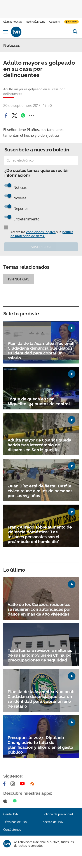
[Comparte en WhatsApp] (23, 115)
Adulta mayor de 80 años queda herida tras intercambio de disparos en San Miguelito (39, 445)
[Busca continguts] (75, 31)
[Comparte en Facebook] (6, 115)
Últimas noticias (12, 21)
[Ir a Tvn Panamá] (39, 32)
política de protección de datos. (41, 234)
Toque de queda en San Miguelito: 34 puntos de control (39, 401)
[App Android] (15, 800)
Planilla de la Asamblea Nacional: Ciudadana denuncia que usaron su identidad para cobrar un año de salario (41, 699)
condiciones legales (41, 232)
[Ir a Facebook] (5, 783)
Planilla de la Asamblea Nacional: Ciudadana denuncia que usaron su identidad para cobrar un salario (41, 350)
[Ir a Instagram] (13, 783)
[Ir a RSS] (33, 783)
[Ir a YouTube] (23, 783)
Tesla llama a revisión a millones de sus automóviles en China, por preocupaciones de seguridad (40, 655)
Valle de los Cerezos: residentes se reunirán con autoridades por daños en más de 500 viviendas (39, 609)
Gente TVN (10, 814)
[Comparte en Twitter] (14, 115)
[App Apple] (6, 800)
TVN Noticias (18, 279)
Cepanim (54, 21)
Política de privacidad (58, 814)
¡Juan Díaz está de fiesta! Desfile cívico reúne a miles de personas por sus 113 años (40, 490)
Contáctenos (12, 829)
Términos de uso (15, 822)
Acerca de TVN (53, 822)
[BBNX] (7, 843)
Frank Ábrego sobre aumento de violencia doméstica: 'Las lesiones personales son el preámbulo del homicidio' (40, 534)
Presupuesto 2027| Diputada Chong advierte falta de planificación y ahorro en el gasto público (40, 744)
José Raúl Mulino (35, 21)
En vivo (72, 21)
